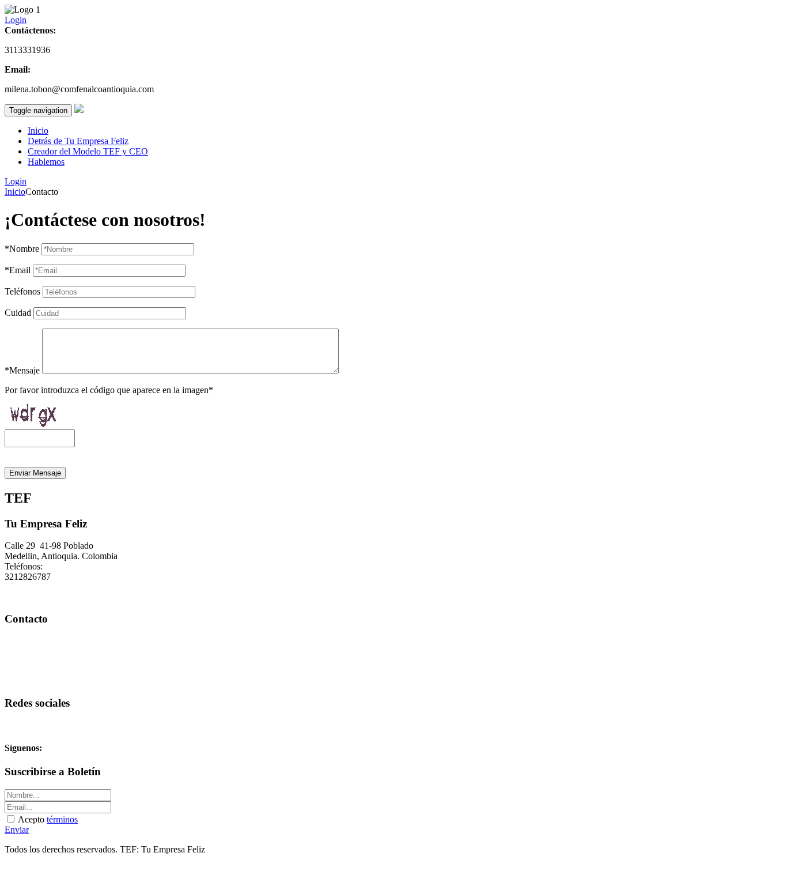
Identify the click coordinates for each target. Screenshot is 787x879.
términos (62, 819)
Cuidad (18, 313)
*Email (18, 270)
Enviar (17, 830)
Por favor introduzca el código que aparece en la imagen (109, 390)
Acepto (47, 819)
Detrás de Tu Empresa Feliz (78, 141)
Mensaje (22, 370)
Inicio (38, 130)
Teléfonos (22, 291)
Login (16, 20)
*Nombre (22, 249)
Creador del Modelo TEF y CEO (88, 151)
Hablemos (46, 162)
